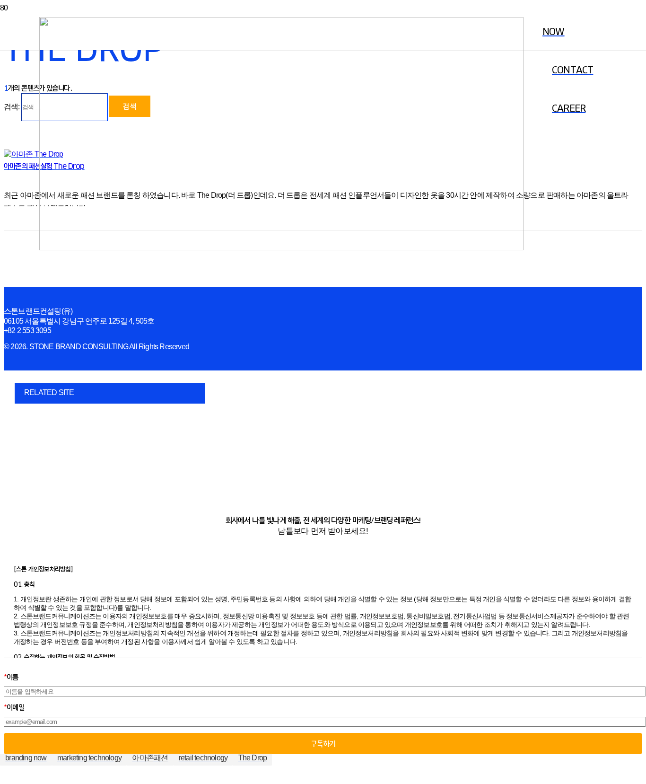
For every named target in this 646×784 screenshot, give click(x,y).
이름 (11, 676)
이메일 (14, 707)
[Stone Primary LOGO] (281, 248)
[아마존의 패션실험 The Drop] (33, 154)
